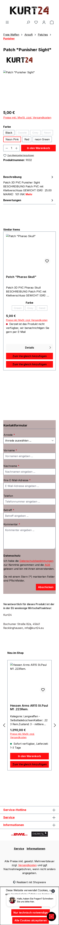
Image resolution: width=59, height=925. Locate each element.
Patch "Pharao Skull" (21, 277)
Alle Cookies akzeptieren (30, 920)
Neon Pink (12, 139)
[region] (29, 88)
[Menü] (7, 22)
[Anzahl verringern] (6, 148)
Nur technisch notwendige (30, 912)
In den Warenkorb (38, 148)
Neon (48, 133)
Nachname (11, 466)
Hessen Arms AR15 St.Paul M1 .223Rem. (29, 707)
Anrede (9, 434)
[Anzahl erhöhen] (16, 148)
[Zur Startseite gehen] (29, 10)
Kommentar (11, 524)
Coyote (23, 133)
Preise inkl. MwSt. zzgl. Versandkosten (27, 117)
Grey (36, 133)
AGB (47, 564)
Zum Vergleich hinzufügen (29, 356)
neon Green (42, 139)
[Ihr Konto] (44, 22)
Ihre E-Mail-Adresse (17, 480)
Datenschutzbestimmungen (36, 561)
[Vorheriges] (4, 725)
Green (19, 308)
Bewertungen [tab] (12, 200)
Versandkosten (27, 865)
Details (29, 347)
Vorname (10, 450)
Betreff (8, 510)
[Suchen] (28, 22)
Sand (43, 308)
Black (8, 132)
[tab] (28, 185)
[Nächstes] (54, 725)
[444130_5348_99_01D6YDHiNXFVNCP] (29, 88)
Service (9, 817)
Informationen (36, 848)
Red (26, 139)
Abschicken (45, 587)
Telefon (8, 495)
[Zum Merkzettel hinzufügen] (47, 261)
